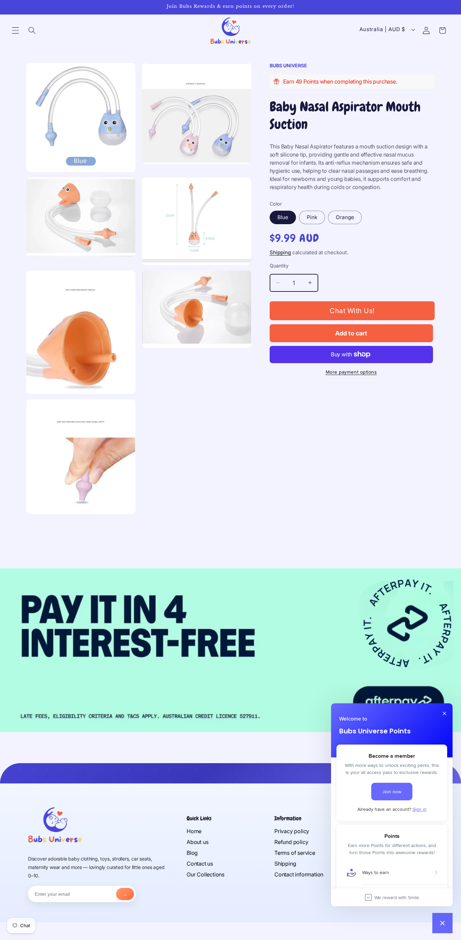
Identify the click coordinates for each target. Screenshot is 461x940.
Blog (192, 852)
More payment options (351, 372)
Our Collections (205, 874)
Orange (345, 217)
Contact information (298, 874)
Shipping (280, 252)
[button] (15, 30)
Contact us (200, 863)
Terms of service (294, 852)
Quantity (279, 265)
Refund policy (291, 842)
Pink (312, 217)
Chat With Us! (352, 311)
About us (197, 842)
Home (194, 831)
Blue (282, 217)
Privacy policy (291, 831)
